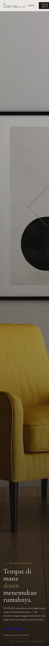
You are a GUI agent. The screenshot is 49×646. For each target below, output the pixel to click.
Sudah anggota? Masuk (16, 635)
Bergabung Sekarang (13, 628)
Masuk (31, 5)
